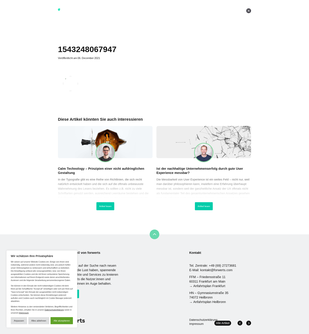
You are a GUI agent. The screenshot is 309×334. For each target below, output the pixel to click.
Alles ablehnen (38, 320)
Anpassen (19, 320)
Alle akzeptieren (62, 320)
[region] (41, 289)
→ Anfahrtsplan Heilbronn (207, 302)
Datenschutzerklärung (54, 310)
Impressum (24, 313)
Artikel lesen (105, 206)
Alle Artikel (222, 323)
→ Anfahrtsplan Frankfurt (207, 286)
